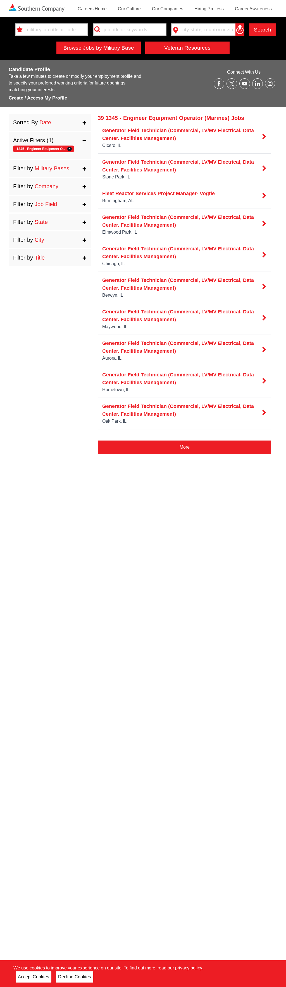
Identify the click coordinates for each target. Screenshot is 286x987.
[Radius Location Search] (239, 29)
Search (262, 29)
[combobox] (51, 29)
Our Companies (167, 8)
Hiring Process (209, 8)
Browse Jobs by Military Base (98, 48)
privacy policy (189, 968)
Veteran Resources (187, 48)
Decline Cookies (74, 976)
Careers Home (92, 8)
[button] (50, 122)
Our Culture (129, 8)
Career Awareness (253, 8)
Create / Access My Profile (38, 98)
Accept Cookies (33, 976)
